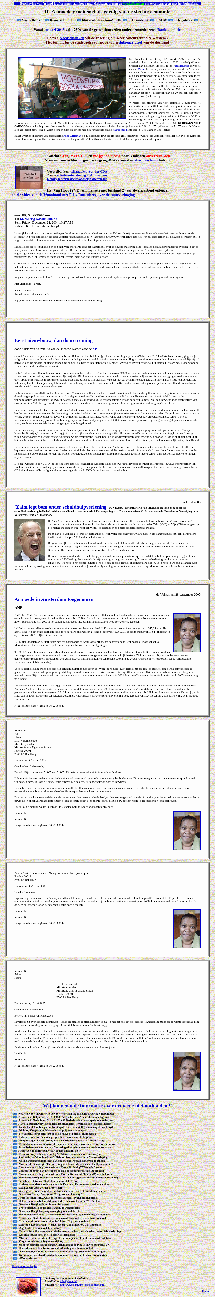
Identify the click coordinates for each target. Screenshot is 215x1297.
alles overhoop (146, 160)
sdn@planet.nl (68, 1281)
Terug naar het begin (24, 1266)
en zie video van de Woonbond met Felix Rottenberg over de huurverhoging (73, 195)
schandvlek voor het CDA (89, 171)
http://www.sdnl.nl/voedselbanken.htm (82, 1284)
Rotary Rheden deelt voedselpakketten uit (77, 179)
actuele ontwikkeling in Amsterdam (82, 175)
